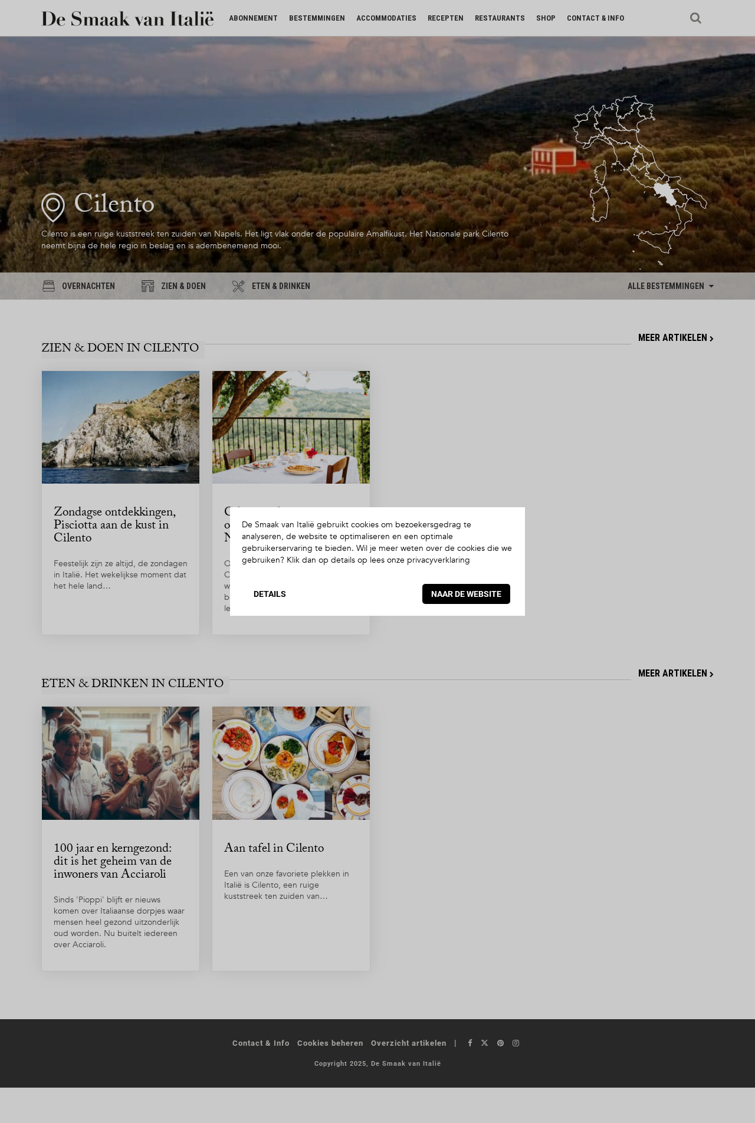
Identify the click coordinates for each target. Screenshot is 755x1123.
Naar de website (466, 594)
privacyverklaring (438, 560)
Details (270, 594)
